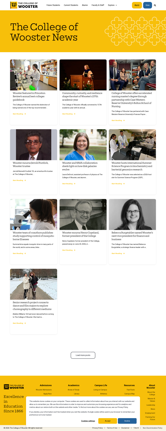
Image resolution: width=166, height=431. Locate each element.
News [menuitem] (153, 409)
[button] (83, 355)
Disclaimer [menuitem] (125, 428)
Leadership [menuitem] (151, 405)
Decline (127, 421)
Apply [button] (137, 5)
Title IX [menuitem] (136, 428)
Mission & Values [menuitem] (151, 400)
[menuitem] (116, 5)
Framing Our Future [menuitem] (150, 418)
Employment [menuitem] (150, 413)
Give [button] (147, 5)
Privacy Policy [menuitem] (97, 428)
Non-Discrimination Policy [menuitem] (152, 428)
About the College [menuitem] (151, 393)
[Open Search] (155, 5)
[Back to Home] (24, 5)
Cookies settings (88, 421)
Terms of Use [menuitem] (112, 428)
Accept (107, 421)
